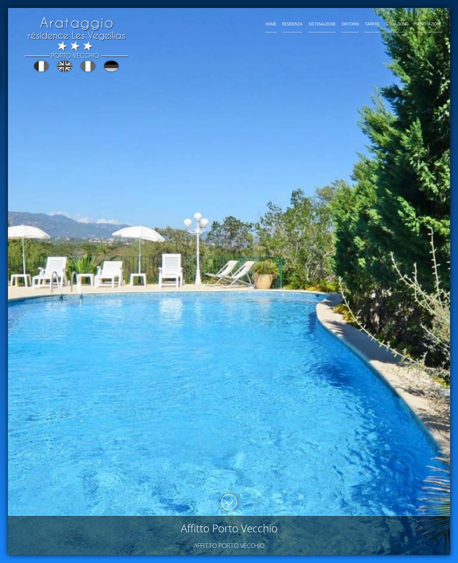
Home (271, 24)
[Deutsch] (111, 66)
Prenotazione (427, 24)
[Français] (41, 66)
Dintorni (350, 24)
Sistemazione (322, 24)
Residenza (292, 24)
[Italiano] (88, 66)
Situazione (396, 24)
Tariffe (372, 24)
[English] (65, 66)
